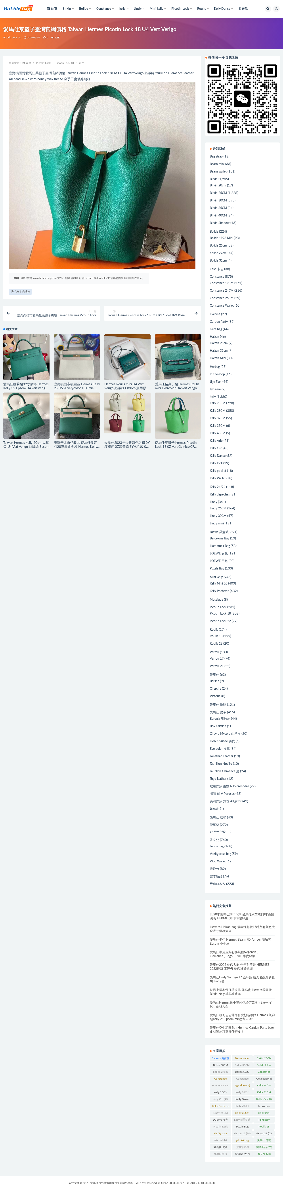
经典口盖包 (217, 884)
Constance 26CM (221, 298)
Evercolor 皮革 (220, 748)
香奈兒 (243, 8)
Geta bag (216, 329)
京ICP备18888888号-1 (171, 1183)
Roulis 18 (216, 636)
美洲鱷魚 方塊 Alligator (225, 801)
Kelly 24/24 (217, 487)
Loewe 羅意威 (219, 532)
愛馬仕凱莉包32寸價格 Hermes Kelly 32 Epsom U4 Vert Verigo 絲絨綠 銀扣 (25, 388)
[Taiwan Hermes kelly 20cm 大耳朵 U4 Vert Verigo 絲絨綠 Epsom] (26, 416)
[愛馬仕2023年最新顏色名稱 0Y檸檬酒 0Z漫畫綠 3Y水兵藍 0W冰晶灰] (127, 413)
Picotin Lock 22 (220, 621)
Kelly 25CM (217, 403)
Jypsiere (215, 389)
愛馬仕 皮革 (218, 712)
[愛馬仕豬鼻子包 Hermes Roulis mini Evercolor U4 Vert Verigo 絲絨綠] (178, 357)
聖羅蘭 (214, 825)
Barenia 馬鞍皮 (220, 718)
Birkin (214, 179)
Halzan (214, 336)
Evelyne (215, 314)
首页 (54, 8)
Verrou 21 (217, 666)
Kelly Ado (216, 440)
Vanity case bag (220, 854)
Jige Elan (216, 381)
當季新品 (216, 876)
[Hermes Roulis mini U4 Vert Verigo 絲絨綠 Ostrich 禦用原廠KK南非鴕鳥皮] (127, 357)
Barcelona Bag (219, 538)
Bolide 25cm (218, 245)
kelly (213, 397)
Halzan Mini (218, 358)
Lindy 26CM (218, 508)
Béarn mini (217, 164)
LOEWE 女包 (219, 553)
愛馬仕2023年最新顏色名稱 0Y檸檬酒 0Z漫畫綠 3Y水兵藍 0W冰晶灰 (127, 446)
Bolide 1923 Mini (221, 238)
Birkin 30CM (218, 200)
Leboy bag (217, 846)
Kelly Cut (216, 448)
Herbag (215, 366)
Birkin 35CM (218, 208)
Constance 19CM (221, 283)
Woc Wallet (218, 861)
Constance (217, 276)
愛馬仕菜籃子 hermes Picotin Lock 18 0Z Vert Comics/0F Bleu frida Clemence (176, 446)
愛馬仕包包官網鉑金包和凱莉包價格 (111, 1183)
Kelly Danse (218, 455)
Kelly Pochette (219, 591)
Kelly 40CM (217, 433)
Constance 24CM (221, 290)
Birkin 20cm (218, 185)
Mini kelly (216, 577)
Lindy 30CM (218, 516)
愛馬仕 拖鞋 (218, 704)
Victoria (215, 696)
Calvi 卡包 (216, 269)
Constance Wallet (222, 305)
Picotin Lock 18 (12, 37)
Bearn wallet (218, 171)
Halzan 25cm (219, 343)
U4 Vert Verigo (20, 291)
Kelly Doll (216, 463)
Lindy (213, 502)
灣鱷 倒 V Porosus (222, 793)
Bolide (214, 231)
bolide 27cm (218, 253)
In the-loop (217, 374)
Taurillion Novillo (221, 763)
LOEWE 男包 (219, 561)
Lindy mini (217, 523)
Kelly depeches (220, 494)
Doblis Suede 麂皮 (222, 741)
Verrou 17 (217, 658)
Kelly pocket (218, 471)
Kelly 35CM (217, 425)
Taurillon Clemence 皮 (224, 771)
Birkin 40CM (218, 215)
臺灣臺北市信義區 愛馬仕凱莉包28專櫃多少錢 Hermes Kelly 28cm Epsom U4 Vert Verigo (75, 446)
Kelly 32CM (217, 418)
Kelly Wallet (218, 478)
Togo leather (218, 778)
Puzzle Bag (217, 568)
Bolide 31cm (218, 260)
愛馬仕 (214, 674)
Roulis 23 (216, 643)
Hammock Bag (220, 546)
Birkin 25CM (218, 193)
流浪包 (214, 869)
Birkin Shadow (219, 223)
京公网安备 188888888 (201, 1183)
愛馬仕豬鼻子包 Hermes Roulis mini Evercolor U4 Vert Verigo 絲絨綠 (177, 388)
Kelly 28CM (217, 410)
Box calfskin (218, 726)
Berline (214, 681)
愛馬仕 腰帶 (218, 817)
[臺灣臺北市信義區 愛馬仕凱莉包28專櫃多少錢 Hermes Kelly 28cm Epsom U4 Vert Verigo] (77, 416)
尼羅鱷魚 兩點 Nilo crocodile (229, 786)
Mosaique (216, 599)
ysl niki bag (217, 831)
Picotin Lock (43, 63)
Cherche (215, 688)
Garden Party (219, 321)
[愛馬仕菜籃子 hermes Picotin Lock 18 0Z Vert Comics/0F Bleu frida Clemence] (178, 416)
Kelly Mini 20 (218, 583)
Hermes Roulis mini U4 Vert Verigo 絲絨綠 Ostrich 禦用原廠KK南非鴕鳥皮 (126, 388)
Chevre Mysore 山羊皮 (225, 733)
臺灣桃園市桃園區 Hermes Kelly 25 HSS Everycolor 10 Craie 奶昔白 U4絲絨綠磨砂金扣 (77, 388)
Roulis (214, 629)
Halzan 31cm (219, 350)
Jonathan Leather (221, 756)
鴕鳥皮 (214, 808)
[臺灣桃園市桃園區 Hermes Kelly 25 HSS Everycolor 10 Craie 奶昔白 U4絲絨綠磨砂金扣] (77, 357)
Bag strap (216, 156)
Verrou (214, 652)
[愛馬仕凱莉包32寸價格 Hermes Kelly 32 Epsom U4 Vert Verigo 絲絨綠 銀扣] (26, 357)
